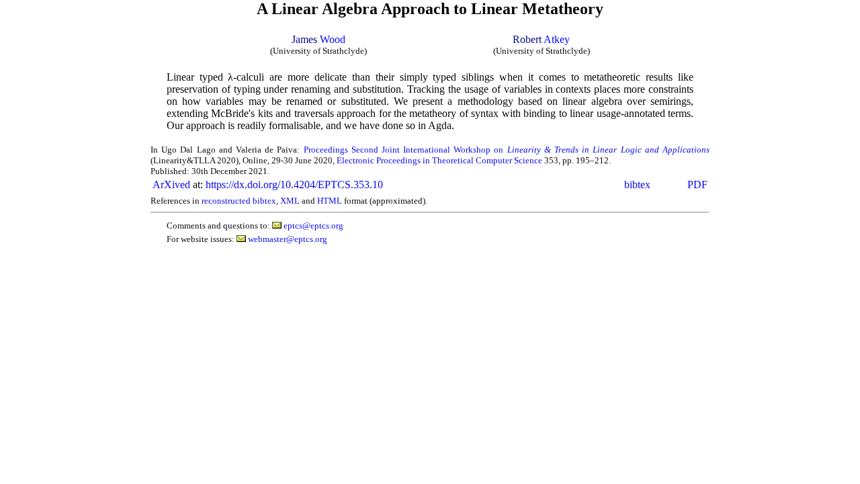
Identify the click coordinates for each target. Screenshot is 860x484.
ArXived (171, 184)
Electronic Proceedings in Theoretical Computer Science (439, 160)
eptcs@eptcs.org (313, 225)
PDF (697, 184)
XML (290, 201)
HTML (329, 201)
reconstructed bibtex (239, 201)
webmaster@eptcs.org (287, 239)
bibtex (637, 184)
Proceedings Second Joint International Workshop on (507, 150)
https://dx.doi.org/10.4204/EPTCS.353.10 (294, 184)
